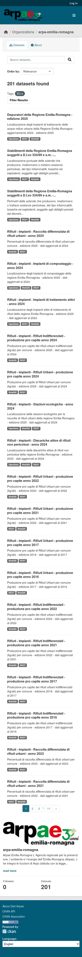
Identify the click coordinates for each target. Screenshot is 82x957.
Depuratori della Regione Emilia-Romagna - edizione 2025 (39, 116)
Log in (74, 3)
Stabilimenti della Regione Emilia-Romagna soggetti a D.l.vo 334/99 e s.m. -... (39, 152)
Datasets (18, 45)
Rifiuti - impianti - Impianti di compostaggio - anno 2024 (40, 265)
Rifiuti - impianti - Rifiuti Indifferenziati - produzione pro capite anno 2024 (36, 338)
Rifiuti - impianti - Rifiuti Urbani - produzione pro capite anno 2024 (40, 374)
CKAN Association (13, 916)
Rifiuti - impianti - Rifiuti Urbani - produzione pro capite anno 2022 (40, 478)
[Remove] (22, 93)
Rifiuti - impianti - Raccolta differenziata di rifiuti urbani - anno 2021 (38, 783)
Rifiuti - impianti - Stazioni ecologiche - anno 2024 (40, 406)
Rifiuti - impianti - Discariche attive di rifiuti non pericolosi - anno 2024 (38, 442)
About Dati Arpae (13, 906)
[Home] (6, 31)
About (38, 45)
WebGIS (35, 138)
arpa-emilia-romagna (56, 31)
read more (10, 871)
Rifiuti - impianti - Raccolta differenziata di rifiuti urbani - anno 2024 (38, 233)
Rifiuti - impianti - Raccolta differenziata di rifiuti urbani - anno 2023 (38, 751)
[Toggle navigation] (74, 15)
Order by (13, 71)
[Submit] (69, 59)
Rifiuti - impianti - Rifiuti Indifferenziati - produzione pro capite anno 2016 (36, 715)
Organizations (23, 31)
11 (48, 808)
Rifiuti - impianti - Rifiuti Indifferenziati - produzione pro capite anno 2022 (36, 606)
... (43, 807)
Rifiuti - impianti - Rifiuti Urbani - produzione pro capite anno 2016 (40, 574)
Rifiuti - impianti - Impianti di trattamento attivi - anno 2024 (41, 301)
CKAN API (8, 911)
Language (9, 939)
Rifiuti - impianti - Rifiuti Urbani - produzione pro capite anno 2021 (40, 510)
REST (24, 138)
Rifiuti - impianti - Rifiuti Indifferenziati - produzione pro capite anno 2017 (36, 679)
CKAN (9, 931)
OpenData (14, 138)
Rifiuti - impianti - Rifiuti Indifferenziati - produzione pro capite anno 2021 (36, 643)
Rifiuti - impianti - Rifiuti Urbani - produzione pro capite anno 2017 (40, 542)
